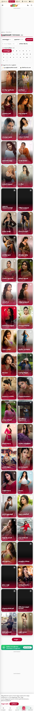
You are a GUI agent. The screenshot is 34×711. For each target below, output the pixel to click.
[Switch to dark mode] (28, 5)
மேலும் (16, 639)
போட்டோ (8, 32)
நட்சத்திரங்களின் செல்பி (9, 67)
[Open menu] (2, 5)
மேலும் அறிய (5, 704)
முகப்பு (3, 32)
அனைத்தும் (6, 51)
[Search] (31, 5)
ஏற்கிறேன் (14, 704)
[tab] (6, 39)
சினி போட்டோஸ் (25, 67)
